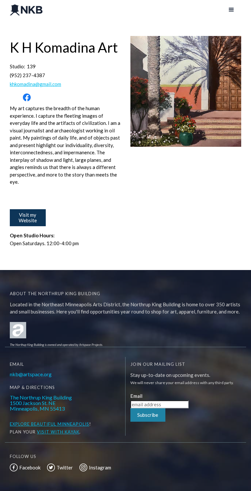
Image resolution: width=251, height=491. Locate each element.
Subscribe (147, 415)
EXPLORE (20, 424)
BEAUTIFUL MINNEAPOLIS (59, 424)
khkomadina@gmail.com (35, 84)
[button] (231, 10)
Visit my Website (28, 217)
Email (136, 396)
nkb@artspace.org (31, 374)
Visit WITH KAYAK (58, 431)
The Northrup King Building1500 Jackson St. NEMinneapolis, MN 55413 (41, 403)
